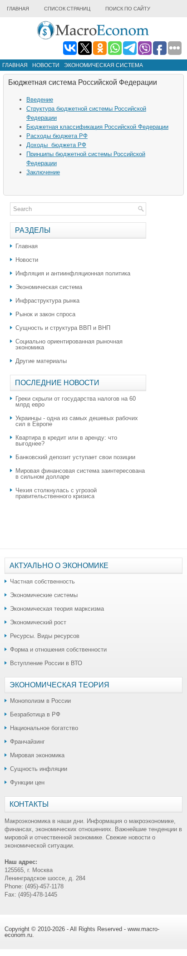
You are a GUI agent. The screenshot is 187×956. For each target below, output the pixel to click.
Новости (45, 65)
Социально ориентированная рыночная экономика (69, 344)
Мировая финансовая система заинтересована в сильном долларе (80, 473)
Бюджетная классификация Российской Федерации (97, 126)
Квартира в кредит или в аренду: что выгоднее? (66, 440)
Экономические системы (44, 595)
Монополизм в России (40, 700)
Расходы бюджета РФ (57, 135)
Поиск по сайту (127, 8)
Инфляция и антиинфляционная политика (72, 273)
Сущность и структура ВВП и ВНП (62, 327)
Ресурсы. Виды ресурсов (44, 635)
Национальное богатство (44, 728)
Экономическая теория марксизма (57, 608)
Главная (18, 8)
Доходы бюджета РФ (56, 145)
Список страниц (67, 8)
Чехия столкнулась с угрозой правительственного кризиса (56, 493)
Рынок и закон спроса (45, 314)
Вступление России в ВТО (46, 663)
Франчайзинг (27, 741)
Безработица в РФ (35, 714)
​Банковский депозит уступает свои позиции (75, 457)
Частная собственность (42, 581)
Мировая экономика (37, 755)
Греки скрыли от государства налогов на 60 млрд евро (75, 401)
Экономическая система (103, 65)
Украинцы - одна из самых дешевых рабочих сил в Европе (76, 421)
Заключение (43, 172)
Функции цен (27, 782)
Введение (39, 99)
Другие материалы (41, 361)
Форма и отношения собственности (58, 649)
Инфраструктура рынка (47, 300)
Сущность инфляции (38, 768)
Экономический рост (38, 622)
